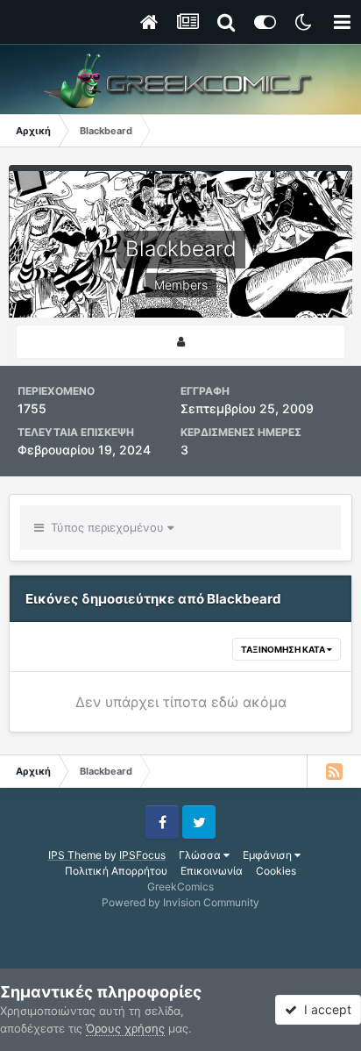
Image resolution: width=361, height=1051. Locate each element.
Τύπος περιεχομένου (105, 527)
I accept (324, 1009)
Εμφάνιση (268, 855)
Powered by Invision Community (180, 902)
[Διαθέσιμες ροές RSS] (334, 771)
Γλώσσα (201, 855)
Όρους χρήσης (125, 1028)
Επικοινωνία (211, 870)
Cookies (276, 870)
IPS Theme (75, 855)
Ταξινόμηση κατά (284, 649)
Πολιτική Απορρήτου (116, 870)
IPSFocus (142, 855)
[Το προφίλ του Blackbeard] (180, 342)
